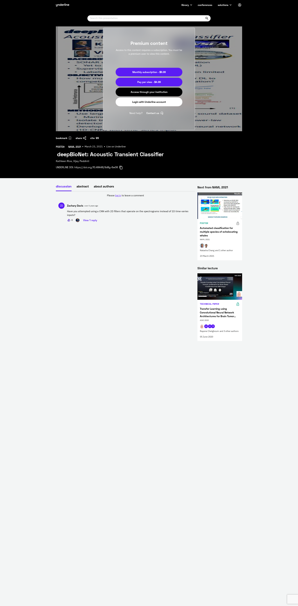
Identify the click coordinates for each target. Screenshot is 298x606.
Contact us (152, 113)
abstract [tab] (83, 186)
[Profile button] (239, 4)
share (79, 138)
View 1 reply (90, 220)
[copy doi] (122, 167)
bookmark (61, 138)
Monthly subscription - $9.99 (149, 72)
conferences (205, 4)
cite (92, 138)
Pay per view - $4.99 (149, 81)
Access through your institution (149, 91)
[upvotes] (69, 220)
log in (118, 195)
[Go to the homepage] (62, 5)
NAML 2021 (220, 187)
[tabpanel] (125, 208)
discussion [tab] (64, 186)
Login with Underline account (149, 101)
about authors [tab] (104, 186)
